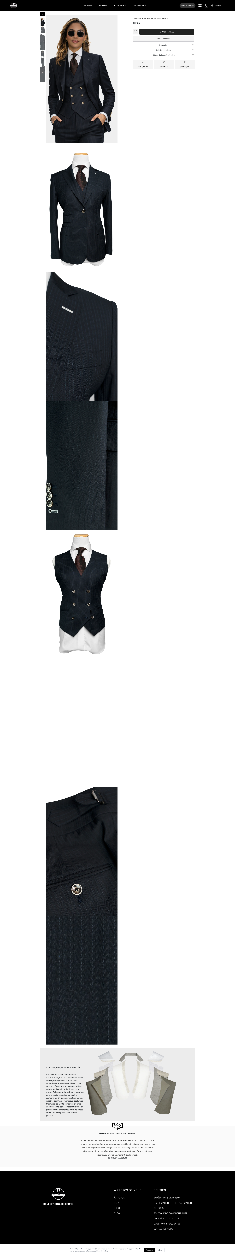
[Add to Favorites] (135, 31)
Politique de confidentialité (171, 1213)
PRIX (116, 1203)
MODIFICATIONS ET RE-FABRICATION (173, 1203)
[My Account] (200, 5)
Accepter (149, 1250)
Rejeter (160, 1250)
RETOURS (159, 1208)
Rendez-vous (187, 5)
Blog (117, 1213)
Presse (118, 1208)
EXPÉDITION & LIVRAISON (167, 1197)
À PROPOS (119, 1197)
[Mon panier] (206, 6)
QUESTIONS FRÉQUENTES (167, 1223)
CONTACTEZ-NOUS (163, 1228)
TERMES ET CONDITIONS (166, 1218)
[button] (42, 22)
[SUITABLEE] (28, 6)
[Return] (42, 14)
